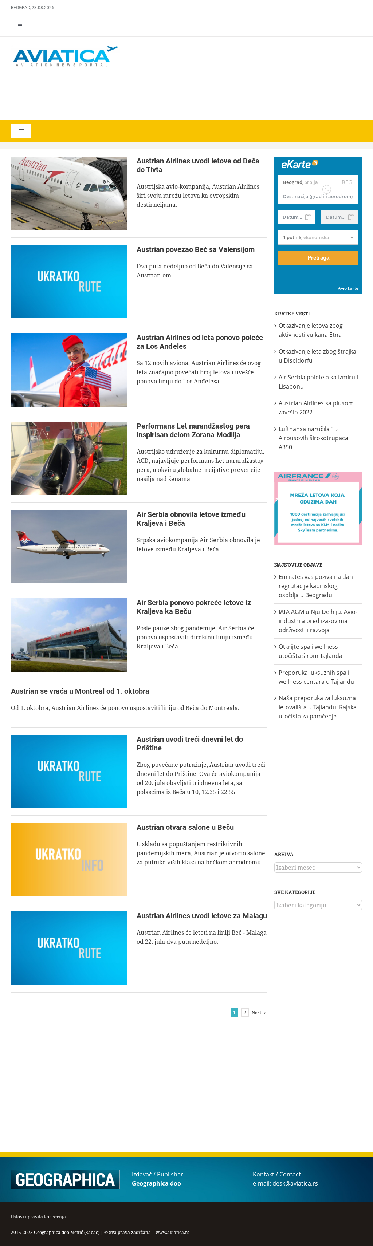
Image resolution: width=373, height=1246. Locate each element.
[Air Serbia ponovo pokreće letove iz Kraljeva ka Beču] (69, 635)
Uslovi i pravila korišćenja (38, 1217)
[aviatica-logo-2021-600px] (65, 47)
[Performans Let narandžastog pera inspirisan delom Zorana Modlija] (69, 458)
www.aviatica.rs (172, 1232)
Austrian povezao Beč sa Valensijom (196, 249)
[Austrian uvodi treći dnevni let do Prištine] (69, 771)
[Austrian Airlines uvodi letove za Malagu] (69, 948)
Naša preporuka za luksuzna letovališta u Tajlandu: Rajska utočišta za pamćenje (318, 707)
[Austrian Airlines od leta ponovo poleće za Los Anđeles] (69, 370)
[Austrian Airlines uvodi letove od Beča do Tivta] (69, 193)
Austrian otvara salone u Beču (185, 827)
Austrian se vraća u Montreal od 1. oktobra (80, 691)
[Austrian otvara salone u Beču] (69, 859)
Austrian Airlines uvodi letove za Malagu (202, 915)
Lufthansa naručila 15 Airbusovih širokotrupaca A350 (313, 438)
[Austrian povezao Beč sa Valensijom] (69, 282)
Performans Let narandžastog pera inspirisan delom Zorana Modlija (193, 430)
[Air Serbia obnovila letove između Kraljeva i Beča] (69, 547)
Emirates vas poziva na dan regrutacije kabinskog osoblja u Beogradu (316, 586)
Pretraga (318, 258)
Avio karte (348, 288)
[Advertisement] (116, 94)
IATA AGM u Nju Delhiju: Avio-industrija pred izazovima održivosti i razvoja (318, 621)
